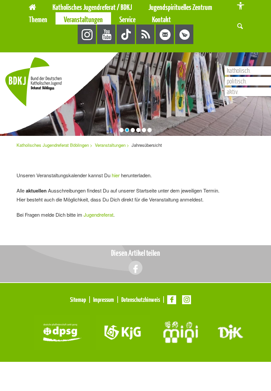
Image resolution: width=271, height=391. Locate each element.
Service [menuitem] (127, 19)
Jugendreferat (98, 214)
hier (116, 175)
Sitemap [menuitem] (78, 300)
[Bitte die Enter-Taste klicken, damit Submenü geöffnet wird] (136, 7)
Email (165, 34)
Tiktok (126, 34)
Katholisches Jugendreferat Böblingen (53, 145)
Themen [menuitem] (38, 19)
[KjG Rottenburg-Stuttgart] (123, 331)
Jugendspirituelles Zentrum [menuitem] (180, 7)
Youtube (106, 34)
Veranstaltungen (110, 145)
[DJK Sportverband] (230, 331)
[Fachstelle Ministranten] (181, 331)
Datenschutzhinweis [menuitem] (140, 300)
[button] (240, 25)
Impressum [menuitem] (103, 300)
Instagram (87, 34)
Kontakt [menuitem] (161, 19)
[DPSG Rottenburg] (62, 331)
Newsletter (184, 34)
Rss (145, 34)
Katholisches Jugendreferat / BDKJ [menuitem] (92, 7)
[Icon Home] (32, 6)
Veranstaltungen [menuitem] (83, 19)
